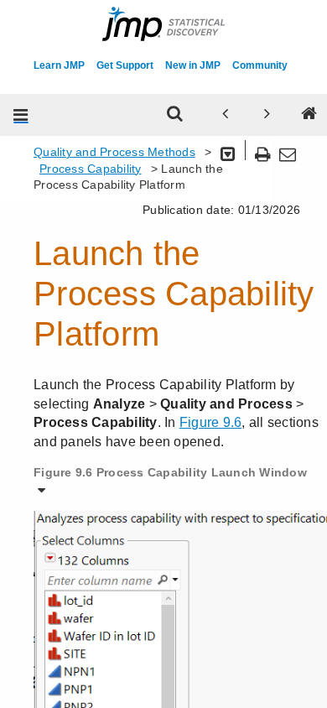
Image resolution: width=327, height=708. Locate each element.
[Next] (267, 115)
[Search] (175, 115)
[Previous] (226, 115)
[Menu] (21, 115)
